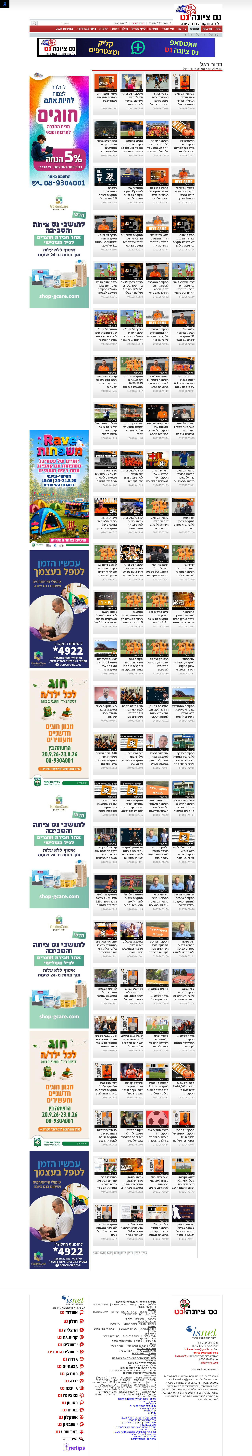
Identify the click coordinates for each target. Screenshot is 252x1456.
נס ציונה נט (215, 68)
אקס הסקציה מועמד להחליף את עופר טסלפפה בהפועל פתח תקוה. (131, 1137)
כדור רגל (214, 34)
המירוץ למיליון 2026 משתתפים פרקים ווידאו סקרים (130, 1394)
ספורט (194, 28)
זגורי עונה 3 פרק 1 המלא (144, 1434)
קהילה (182, 28)
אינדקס (152, 1355)
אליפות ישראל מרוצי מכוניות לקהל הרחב (136, 1427)
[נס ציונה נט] (195, 1318)
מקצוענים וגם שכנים (122, 1341)
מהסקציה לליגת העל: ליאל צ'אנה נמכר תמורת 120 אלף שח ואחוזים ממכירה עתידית (106, 901)
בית (218, 28)
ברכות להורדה (137, 1382)
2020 (103, 1253)
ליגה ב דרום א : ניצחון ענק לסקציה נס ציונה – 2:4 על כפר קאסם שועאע (158, 619)
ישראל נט (151, 1403)
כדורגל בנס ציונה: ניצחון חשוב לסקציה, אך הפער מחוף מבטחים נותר (132, 524)
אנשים (153, 28)
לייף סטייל (139, 28)
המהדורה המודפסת (146, 1377)
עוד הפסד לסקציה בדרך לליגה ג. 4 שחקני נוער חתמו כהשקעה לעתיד (184, 524)
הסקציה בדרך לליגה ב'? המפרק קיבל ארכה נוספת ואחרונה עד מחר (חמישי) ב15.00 (183, 760)
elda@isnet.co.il (209, 1362)
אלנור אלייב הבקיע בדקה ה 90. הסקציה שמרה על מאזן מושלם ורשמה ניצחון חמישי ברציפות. (185, 340)
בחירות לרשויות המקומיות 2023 (138, 1367)
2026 (144, 1253)
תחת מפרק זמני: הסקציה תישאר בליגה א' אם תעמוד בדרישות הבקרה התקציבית (157, 807)
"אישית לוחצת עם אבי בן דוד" (141, 1346)
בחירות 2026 (64, 28)
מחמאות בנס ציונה (146, 1350)
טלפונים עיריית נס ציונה (142, 1363)
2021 (109, 1253)
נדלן (125, 28)
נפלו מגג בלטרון (148, 1424)
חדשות (207, 28)
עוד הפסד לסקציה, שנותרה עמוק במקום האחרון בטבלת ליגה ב (184, 666)
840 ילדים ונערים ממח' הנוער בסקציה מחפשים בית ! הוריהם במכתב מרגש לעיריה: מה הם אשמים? (106, 764)
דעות (115, 28)
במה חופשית (117, 1346)
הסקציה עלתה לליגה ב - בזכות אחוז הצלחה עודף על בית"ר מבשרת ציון (157, 147)
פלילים (152, 1304)
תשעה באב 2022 (108, 1384)
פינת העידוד (150, 1375)
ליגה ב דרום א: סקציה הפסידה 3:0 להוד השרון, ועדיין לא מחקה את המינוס (107, 571)
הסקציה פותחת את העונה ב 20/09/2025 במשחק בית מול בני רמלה (133, 383)
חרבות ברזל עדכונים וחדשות (139, 1372)
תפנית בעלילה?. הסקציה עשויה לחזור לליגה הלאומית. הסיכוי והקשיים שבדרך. (132, 901)
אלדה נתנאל (181, 1356)
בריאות (143, 1311)
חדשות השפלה (118, 1304)
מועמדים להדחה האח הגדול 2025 (138, 1417)
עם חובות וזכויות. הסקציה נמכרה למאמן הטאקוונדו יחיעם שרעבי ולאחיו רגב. (184, 901)
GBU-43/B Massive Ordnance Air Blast (135, 1431)
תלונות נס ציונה (125, 1350)
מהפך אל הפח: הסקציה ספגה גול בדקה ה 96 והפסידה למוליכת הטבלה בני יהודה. (183, 1137)
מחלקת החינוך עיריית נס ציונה (141, 1365)
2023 (123, 1253)
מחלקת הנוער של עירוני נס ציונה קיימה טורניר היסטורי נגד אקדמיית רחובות (106, 430)
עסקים (138, 1341)
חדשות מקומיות (137, 1304)
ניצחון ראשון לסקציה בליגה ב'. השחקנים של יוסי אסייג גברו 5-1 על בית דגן (105, 619)
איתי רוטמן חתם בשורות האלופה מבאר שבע (107, 97)
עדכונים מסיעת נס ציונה (143, 1389)
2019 (96, 1253)
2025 (137, 1253)
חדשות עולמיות (145, 1306)
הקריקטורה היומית (129, 1391)
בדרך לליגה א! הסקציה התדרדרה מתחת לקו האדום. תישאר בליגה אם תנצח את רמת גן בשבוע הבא (184, 1046)
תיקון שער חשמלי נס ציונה (143, 1406)
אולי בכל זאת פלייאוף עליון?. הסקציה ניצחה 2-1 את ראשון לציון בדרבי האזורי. (106, 1090)
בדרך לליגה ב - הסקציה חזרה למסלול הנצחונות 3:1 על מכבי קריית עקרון (106, 242)
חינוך (153, 1311)
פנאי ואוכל (150, 1360)
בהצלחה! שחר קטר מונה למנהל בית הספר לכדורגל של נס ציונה (184, 430)
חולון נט (151, 1413)
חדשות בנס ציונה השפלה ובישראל (136, 1302)
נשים (113, 1377)
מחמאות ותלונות (146, 1348)
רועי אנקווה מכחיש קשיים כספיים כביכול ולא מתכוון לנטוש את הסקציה (184, 948)
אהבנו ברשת (126, 1377)
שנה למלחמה (149, 1391)
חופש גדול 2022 (118, 1382)
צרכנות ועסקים (147, 1338)
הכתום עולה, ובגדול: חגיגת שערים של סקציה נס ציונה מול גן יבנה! (184, 242)
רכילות (152, 1324)
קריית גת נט (150, 1410)
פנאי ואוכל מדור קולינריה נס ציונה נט (134, 1358)
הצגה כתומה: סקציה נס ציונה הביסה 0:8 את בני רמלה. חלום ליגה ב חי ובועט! (131, 147)
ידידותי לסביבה (147, 1321)
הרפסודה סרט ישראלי (145, 1436)
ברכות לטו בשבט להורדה (143, 1439)
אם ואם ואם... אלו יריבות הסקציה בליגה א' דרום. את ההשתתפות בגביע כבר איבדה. (132, 764)
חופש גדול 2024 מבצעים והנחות (111, 1389)
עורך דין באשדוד (148, 1408)
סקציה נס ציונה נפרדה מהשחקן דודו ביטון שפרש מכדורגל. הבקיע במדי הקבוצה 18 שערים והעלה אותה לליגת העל (132, 575)
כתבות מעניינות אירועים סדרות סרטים (113, 1387)
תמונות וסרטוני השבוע (135, 1324)
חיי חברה (167, 28)
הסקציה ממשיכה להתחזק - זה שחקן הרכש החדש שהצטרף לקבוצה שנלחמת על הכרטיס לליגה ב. (158, 292)
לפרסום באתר (121, 23)
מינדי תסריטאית (148, 1429)
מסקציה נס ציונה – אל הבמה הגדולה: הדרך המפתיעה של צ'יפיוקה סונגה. (184, 100)
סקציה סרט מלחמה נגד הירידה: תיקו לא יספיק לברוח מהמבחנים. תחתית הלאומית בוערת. (158, 1046)
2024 (130, 1253)
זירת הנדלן (138, 1380)
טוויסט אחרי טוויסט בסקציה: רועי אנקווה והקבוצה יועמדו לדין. (107, 807)
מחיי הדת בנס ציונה (132, 1314)
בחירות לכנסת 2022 (145, 1387)
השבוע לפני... (149, 1336)
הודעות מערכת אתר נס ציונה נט (136, 1384)
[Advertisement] (59, 369)
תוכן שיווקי (151, 1341)
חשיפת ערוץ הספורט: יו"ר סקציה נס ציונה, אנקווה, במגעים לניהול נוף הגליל (158, 901)
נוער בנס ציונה (86, 28)
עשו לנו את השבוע (128, 1328)
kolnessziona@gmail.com (198, 1349)
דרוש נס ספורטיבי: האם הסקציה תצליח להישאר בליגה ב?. (185, 571)
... (116, 104)
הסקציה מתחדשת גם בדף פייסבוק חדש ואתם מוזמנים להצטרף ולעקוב (183, 713)
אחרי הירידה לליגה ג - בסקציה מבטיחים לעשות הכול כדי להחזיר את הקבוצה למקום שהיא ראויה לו (106, 481)
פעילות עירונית (129, 1311)
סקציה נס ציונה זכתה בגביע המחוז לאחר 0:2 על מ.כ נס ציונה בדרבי (184, 383)
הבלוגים (152, 1380)
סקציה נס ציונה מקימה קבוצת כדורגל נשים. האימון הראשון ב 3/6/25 (184, 477)
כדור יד (188, 34)
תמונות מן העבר (111, 1336)
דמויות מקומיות (148, 1328)
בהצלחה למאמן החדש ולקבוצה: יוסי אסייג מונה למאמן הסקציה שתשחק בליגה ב (158, 713)
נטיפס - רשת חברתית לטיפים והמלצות (137, 1399)
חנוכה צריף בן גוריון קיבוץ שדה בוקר (138, 1422)
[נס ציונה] (198, 25)
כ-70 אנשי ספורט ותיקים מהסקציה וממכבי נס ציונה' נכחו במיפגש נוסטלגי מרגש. (106, 1042)
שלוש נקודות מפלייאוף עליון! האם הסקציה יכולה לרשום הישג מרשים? (183, 1184)
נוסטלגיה (150, 1333)
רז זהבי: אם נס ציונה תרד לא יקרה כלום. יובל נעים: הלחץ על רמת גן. (133, 995)
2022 (116, 1253)
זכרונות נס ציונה (131, 1336)
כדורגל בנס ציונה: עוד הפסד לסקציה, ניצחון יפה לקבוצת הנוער (132, 477)
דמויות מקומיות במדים (104, 1328)
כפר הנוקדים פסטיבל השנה (142, 1420)
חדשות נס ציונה (122, 1380)
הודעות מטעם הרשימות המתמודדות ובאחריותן (133, 1370)
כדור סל (200, 34)
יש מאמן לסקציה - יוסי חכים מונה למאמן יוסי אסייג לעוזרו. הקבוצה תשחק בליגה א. (132, 854)
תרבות (103, 28)
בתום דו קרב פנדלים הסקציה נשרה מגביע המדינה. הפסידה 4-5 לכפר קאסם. (106, 1184)
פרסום (152, 1415)
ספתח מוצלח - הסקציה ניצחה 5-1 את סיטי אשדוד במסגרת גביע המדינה (158, 383)
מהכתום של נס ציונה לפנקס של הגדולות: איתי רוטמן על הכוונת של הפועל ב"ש (158, 195)
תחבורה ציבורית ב (108, 1391)
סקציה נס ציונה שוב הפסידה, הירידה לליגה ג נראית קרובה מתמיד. (159, 524)
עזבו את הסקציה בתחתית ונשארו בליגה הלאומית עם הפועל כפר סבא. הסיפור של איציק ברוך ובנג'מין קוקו (106, 952)
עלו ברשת (115, 1324)
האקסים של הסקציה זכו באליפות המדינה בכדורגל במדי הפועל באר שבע (184, 147)
